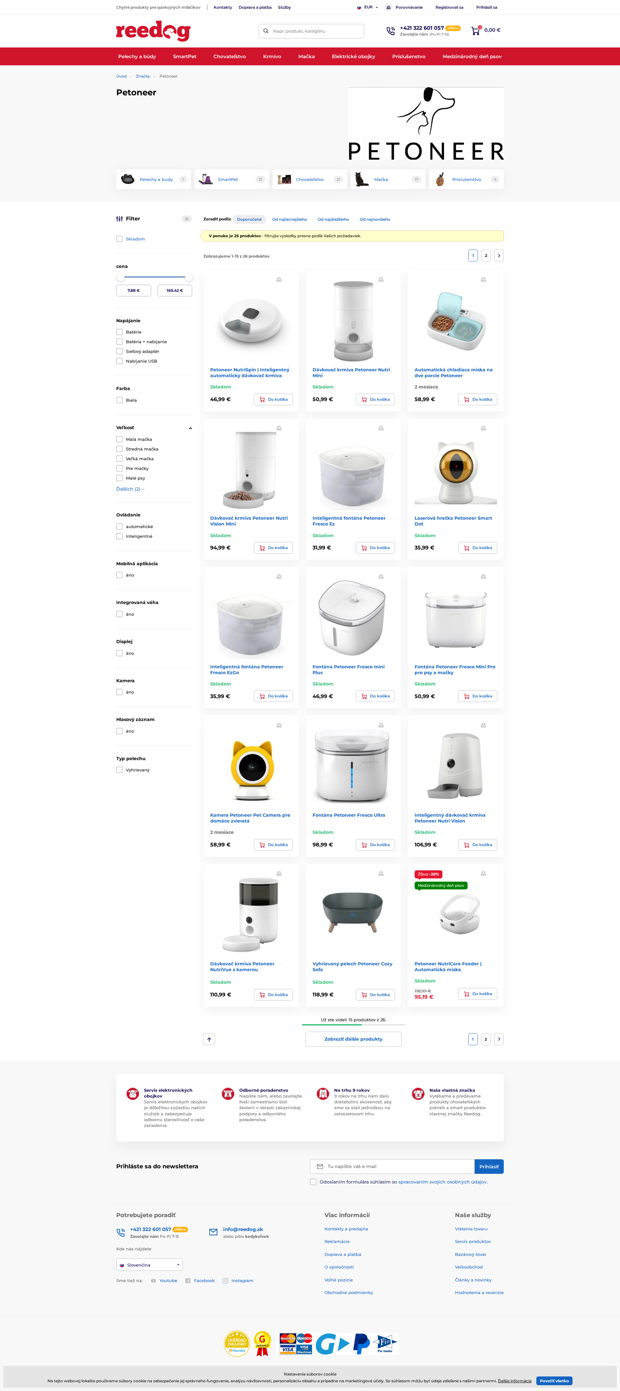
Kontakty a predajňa (346, 1228)
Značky (143, 76)
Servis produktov (473, 1241)
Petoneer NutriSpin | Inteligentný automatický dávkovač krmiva (249, 372)
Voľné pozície (339, 1279)
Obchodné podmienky (349, 1292)
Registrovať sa (449, 7)
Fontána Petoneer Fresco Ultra (349, 815)
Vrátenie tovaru (471, 1228)
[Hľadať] (266, 31)
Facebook (204, 1280)
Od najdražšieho (333, 219)
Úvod (121, 76)
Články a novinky (473, 1279)
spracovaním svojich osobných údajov (442, 1182)
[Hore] (209, 1039)
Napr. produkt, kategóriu (299, 31)
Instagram (242, 1280)
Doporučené (249, 219)
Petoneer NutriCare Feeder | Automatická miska (448, 966)
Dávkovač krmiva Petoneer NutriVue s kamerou (242, 966)
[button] (279, 279)
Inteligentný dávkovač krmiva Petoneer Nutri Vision (450, 818)
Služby (284, 7)
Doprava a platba (255, 7)
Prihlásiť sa (486, 7)
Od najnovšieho (375, 219)
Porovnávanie (409, 7)
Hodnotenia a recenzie (479, 1292)
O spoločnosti (339, 1266)
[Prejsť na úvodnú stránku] (153, 31)
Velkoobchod (469, 1266)
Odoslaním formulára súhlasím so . (404, 1182)
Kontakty (223, 7)
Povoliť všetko (554, 1380)
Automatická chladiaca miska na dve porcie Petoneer (454, 372)
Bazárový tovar (470, 1254)
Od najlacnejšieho (289, 219)
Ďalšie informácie (515, 1380)
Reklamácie (337, 1241)
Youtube (168, 1280)
